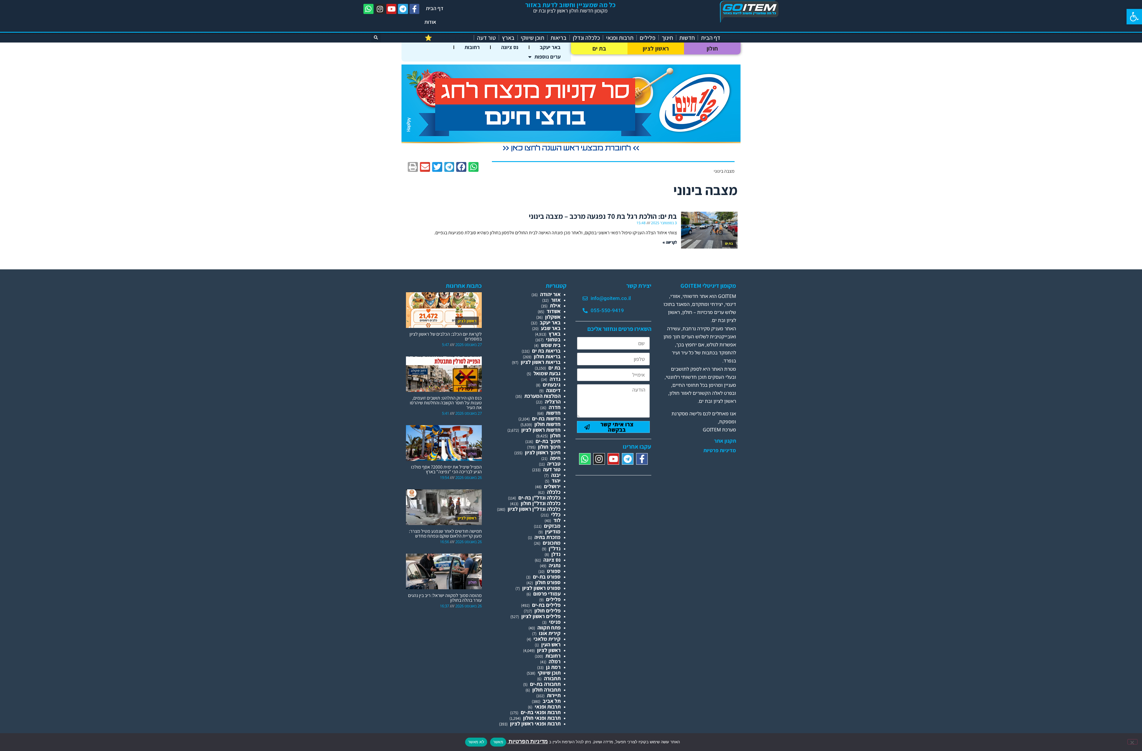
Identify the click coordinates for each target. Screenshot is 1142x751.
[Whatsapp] (368, 9)
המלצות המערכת (542, 395)
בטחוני (553, 339)
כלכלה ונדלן (586, 38)
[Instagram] (380, 9)
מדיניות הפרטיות (527, 741)
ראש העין (551, 644)
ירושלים (552, 486)
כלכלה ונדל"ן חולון (541, 503)
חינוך (667, 38)
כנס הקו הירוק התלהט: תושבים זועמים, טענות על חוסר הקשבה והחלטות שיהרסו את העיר (446, 403)
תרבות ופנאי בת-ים (541, 712)
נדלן (556, 554)
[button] (1134, 16)
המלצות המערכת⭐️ (448, 38)
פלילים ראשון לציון (541, 616)
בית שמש (551, 345)
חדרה (555, 407)
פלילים (647, 38)
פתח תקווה (549, 627)
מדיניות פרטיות (719, 450)
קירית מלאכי (547, 638)
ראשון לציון (656, 48)
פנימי (555, 621)
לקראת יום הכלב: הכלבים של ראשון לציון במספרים (446, 336)
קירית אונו (550, 633)
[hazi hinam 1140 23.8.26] (571, 151)
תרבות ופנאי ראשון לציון (535, 723)
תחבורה (552, 678)
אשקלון (553, 316)
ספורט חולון (548, 582)
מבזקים (552, 525)
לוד (557, 520)
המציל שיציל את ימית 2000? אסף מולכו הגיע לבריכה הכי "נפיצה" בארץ (446, 469)
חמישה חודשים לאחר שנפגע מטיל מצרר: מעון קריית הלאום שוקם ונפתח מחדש (445, 533)
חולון (712, 48)
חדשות (687, 38)
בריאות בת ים (546, 350)
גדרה (555, 379)
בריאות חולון (547, 356)
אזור (556, 299)
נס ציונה (509, 47)
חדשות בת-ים (546, 418)
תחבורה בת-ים (545, 684)
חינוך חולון (549, 446)
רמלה (555, 661)
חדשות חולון (547, 424)
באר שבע (551, 328)
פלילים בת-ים (546, 604)
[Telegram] (403, 9)
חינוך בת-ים (548, 441)
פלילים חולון (547, 610)
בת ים (599, 48)
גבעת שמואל (547, 373)
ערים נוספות (547, 56)
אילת (555, 305)
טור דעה (486, 38)
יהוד (556, 480)
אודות (430, 21)
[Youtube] (391, 9)
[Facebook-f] (415, 9)
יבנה (556, 475)
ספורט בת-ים (547, 576)
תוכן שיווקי (532, 38)
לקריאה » (670, 242)
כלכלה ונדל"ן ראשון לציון (534, 508)
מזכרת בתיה (547, 537)
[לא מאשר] (1132, 741)
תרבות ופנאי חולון (542, 717)
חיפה (555, 458)
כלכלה (554, 491)
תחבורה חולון (546, 689)
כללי (556, 514)
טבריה (554, 463)
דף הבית (434, 8)
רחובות (472, 47)
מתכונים (552, 542)
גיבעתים (552, 384)
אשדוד (554, 311)
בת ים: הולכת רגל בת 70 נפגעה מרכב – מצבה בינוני (603, 216)
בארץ (508, 38)
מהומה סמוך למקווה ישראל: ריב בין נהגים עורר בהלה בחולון (445, 597)
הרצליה (553, 401)
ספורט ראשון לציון (541, 588)
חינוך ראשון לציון (543, 452)
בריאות (558, 38)
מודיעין (553, 531)
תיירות (554, 695)
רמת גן (553, 667)
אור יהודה (550, 294)
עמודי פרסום (547, 593)
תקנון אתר (725, 441)
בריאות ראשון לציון (541, 362)
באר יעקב (550, 47)
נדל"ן (555, 548)
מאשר (498, 741)
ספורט (554, 571)
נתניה (555, 565)
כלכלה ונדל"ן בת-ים (539, 497)
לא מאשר (476, 741)
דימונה (553, 390)
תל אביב (552, 700)
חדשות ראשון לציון (541, 429)
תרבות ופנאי (619, 38)
